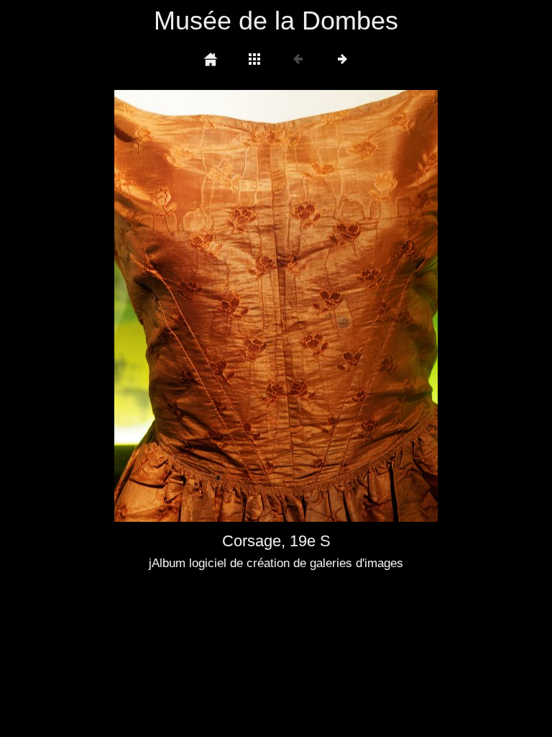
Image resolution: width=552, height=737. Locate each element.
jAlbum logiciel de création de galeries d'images (276, 563)
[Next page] (341, 306)
